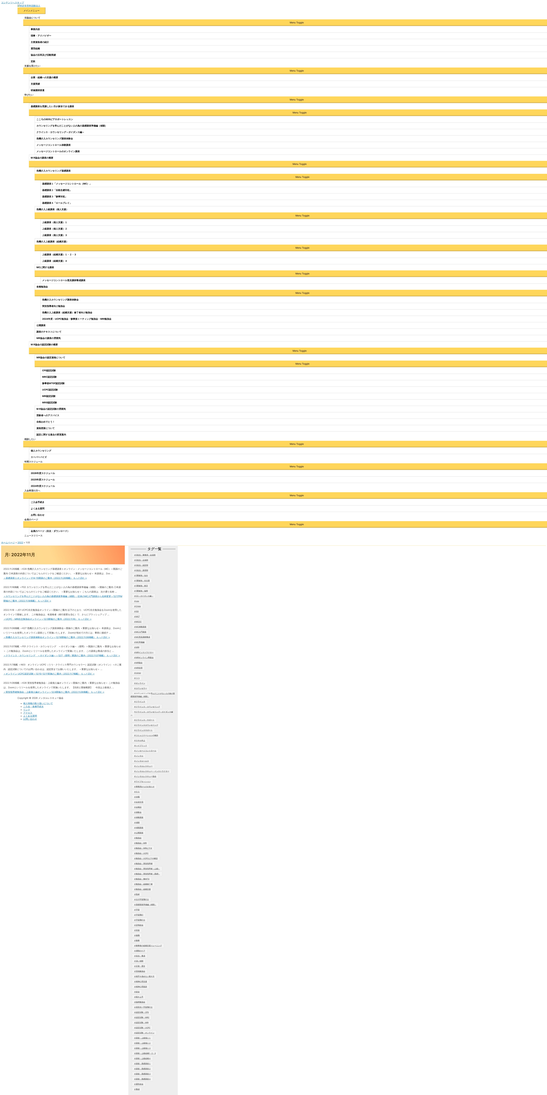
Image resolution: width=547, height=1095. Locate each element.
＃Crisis (137, 606)
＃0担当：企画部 (141, 560)
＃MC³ (137, 616)
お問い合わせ (30, 719)
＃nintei (137, 673)
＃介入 (137, 792)
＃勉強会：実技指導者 (143, 863)
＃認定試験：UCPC (142, 1027)
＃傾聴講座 (138, 827)
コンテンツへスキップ (12, 2)
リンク (26, 709)
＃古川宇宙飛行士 (141, 899)
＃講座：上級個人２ (142, 1043)
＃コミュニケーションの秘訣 (146, 735)
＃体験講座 (138, 817)
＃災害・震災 (139, 966)
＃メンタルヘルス (141, 761)
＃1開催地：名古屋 (142, 580)
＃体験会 (137, 812)
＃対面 (137, 930)
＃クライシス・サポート (144, 720)
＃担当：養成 (139, 956)
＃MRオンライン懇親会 (144, 657)
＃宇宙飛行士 (139, 920)
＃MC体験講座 (140, 627)
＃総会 (137, 992)
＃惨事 (137, 940)
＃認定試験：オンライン (144, 1033)
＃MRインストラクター (144, 652)
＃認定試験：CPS (141, 1012)
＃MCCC (137, 621)
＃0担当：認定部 (141, 565)
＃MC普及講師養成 (142, 637)
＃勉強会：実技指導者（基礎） (147, 874)
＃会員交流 (138, 802)
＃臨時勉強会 (139, 1002)
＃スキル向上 (139, 740)
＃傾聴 (137, 822)
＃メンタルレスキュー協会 (145, 776)
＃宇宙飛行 (138, 915)
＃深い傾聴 (138, 961)
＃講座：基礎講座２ (142, 1069)
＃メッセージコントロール (145, 751)
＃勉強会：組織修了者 (143, 884)
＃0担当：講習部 (141, 570)
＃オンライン (139, 683)
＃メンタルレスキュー (143, 766)
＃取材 (137, 894)
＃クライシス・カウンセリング (147, 706)
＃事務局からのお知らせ (144, 786)
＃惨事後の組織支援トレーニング (148, 945)
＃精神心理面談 (140, 986)
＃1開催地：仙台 (141, 575)
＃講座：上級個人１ (142, 1038)
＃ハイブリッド (140, 745)
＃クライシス (139, 701)
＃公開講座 (138, 833)
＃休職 (137, 797)
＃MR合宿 (138, 668)
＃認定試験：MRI (141, 1022)
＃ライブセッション (142, 781)
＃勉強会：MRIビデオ (143, 848)
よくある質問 (30, 715)
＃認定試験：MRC (141, 1017)
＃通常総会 (138, 1084)
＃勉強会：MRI (140, 843)
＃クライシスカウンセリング (146, 725)
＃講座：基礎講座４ (142, 1079)
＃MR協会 (138, 662)
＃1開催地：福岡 (141, 591)
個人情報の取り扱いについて (38, 703)
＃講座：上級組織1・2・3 (145, 1053)
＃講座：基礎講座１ (142, 1063)
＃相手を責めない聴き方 (144, 976)
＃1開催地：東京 (141, 586)
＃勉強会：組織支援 (142, 889)
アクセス (27, 712)
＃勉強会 (137, 838)
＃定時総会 (138, 925)
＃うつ (137, 678)
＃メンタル (138, 756)
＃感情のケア (139, 951)
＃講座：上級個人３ (142, 1048)
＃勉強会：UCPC (141, 853)
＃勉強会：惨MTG (141, 879)
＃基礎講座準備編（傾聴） (145, 904)
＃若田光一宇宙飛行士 (143, 1007)
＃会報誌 (137, 807)
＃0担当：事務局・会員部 (145, 555)
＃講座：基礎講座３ (142, 1074)
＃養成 (137, 1089)
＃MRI (136, 647)
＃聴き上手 (138, 997)
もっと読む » (45, 578)
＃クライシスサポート (143, 730)
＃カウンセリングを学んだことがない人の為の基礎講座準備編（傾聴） (153, 695)
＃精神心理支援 (140, 981)
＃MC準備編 (139, 642)
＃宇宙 (137, 910)
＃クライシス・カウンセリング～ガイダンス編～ (152, 713)
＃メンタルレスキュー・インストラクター (151, 771)
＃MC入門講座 (140, 632)
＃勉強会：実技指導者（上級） (147, 868)
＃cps (136, 601)
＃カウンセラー (140, 688)
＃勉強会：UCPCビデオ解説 (146, 858)
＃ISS (136, 611)
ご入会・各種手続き (33, 706)
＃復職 (137, 935)
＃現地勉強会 (139, 971)
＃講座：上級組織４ (142, 1058)
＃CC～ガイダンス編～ (143, 596)
